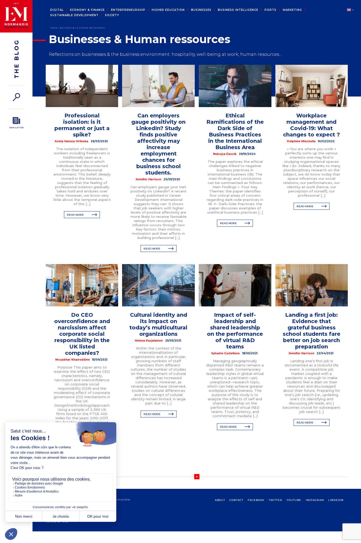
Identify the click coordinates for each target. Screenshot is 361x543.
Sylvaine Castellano (225, 353)
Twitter (275, 500)
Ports (270, 10)
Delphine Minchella (301, 141)
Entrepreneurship (128, 10)
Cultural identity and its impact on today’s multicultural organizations (158, 324)
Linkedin (336, 500)
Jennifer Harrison (148, 179)
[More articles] (196, 476)
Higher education (168, 10)
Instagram (315, 500)
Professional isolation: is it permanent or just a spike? (82, 125)
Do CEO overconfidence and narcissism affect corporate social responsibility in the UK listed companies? (82, 334)
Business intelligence (238, 10)
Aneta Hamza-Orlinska (71, 141)
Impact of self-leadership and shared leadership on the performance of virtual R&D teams (235, 331)
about (220, 500)
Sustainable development (74, 15)
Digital (57, 10)
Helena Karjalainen (149, 340)
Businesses (201, 10)
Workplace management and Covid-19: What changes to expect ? (311, 125)
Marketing (292, 10)
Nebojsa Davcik (225, 154)
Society (112, 15)
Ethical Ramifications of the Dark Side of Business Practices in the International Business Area (235, 131)
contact (236, 500)
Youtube (293, 500)
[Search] (16, 97)
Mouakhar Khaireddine (72, 359)
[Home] (16, 16)
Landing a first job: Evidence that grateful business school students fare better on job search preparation (311, 331)
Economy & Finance (87, 10)
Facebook (256, 500)
